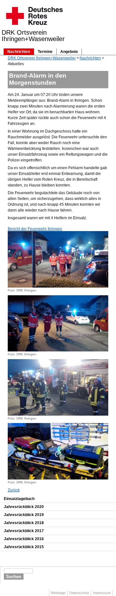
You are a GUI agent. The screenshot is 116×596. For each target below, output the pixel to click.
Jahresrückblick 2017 (24, 531)
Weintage (58, 593)
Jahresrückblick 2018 (24, 523)
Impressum (102, 593)
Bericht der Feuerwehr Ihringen (35, 229)
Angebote (69, 51)
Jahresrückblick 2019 (24, 515)
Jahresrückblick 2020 (24, 507)
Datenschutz (79, 593)
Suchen (13, 576)
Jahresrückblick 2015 (24, 547)
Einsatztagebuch (19, 499)
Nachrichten (18, 51)
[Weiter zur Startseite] (34, 27)
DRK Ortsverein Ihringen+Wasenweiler (42, 58)
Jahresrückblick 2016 (24, 539)
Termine (45, 51)
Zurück (14, 490)
